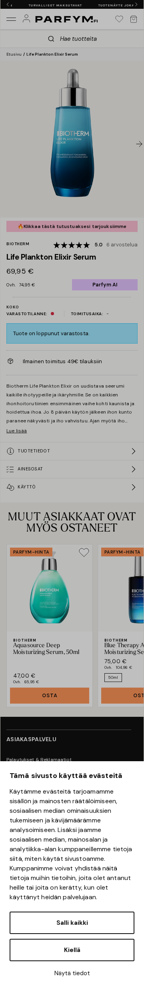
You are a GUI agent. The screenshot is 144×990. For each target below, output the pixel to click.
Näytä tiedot (72, 973)
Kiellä (72, 950)
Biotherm (17, 244)
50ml (113, 677)
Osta (50, 695)
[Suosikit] (119, 19)
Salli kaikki (72, 923)
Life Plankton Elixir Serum (52, 54)
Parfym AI (104, 284)
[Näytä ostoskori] (133, 19)
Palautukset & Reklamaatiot (39, 759)
